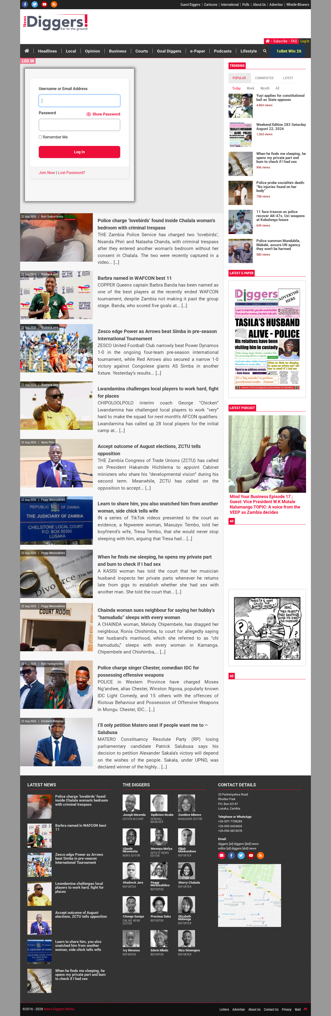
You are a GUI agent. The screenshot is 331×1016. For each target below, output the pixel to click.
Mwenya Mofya (161, 848)
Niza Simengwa (189, 950)
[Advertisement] (218, 25)
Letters (224, 1009)
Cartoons (210, 4)
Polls (245, 4)
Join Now (47, 172)
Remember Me (55, 137)
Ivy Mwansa (131, 950)
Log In (304, 41)
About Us (259, 4)
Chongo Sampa (133, 916)
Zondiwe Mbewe (189, 815)
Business (117, 51)
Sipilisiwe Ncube (162, 815)
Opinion (92, 51)
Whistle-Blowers (297, 4)
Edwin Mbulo (159, 950)
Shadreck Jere (133, 882)
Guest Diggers (190, 4)
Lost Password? (71, 172)
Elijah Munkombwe (187, 850)
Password (47, 113)
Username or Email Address (63, 89)
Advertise (276, 4)
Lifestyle (249, 51)
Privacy (287, 1009)
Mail (298, 1009)
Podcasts (223, 51)
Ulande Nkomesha (130, 850)
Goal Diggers (169, 51)
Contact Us (271, 1009)
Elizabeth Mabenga (184, 918)
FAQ (294, 41)
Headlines (47, 51)
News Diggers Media (59, 1009)
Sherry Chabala (189, 882)
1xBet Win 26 (288, 51)
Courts (141, 51)
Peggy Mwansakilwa (160, 884)
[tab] (240, 78)
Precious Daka (161, 916)
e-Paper (197, 51)
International (230, 4)
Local (71, 51)
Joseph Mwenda (134, 815)
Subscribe (280, 41)
